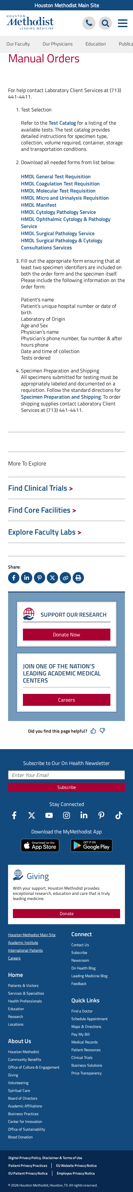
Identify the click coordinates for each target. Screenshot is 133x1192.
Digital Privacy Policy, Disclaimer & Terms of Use (45, 1157)
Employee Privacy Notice (76, 1173)
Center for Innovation (25, 1121)
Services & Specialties (26, 993)
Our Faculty (18, 43)
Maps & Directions (86, 1026)
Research (15, 1016)
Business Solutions (86, 1065)
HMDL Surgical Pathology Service (58, 233)
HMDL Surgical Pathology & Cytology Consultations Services (61, 243)
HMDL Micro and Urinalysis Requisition (65, 198)
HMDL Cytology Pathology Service (58, 212)
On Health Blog (83, 968)
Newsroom (80, 960)
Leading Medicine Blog (89, 976)
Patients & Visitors (23, 985)
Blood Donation (20, 1137)
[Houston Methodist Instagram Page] (66, 815)
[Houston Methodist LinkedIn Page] (84, 815)
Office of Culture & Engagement (33, 1067)
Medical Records (84, 1042)
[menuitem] (66, 5)
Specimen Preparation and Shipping (61, 397)
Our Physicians (58, 43)
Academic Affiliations (25, 1106)
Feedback (79, 983)
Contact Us (80, 945)
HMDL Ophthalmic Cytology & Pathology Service (65, 222)
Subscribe (66, 787)
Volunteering (18, 1083)
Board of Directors (22, 1098)
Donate (67, 913)
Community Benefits (24, 1059)
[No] (102, 731)
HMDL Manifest (38, 205)
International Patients (25, 950)
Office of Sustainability (26, 1129)
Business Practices (23, 1114)
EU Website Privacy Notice (76, 1165)
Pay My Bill (80, 1034)
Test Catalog (62, 123)
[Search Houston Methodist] (105, 23)
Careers (66, 700)
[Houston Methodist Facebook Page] (14, 815)
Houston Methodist (23, 1052)
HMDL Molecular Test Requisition (58, 190)
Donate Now (66, 634)
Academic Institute (23, 942)
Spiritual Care (19, 1090)
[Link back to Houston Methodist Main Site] (30, 23)
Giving (13, 1075)
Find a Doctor (82, 1011)
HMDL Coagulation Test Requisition (60, 183)
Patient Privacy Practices (27, 1165)
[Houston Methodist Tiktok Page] (119, 815)
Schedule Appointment (89, 1019)
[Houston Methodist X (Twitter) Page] (32, 815)
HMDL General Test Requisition (56, 176)
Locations (16, 1024)
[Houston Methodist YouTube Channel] (49, 815)
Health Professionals (25, 1001)
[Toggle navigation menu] (122, 23)
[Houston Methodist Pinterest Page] (101, 815)
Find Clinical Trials (37, 488)
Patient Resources (86, 1050)
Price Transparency (86, 1073)
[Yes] (93, 731)
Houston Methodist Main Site (67, 5)
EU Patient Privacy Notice (28, 1173)
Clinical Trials (82, 1057)
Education (96, 43)
